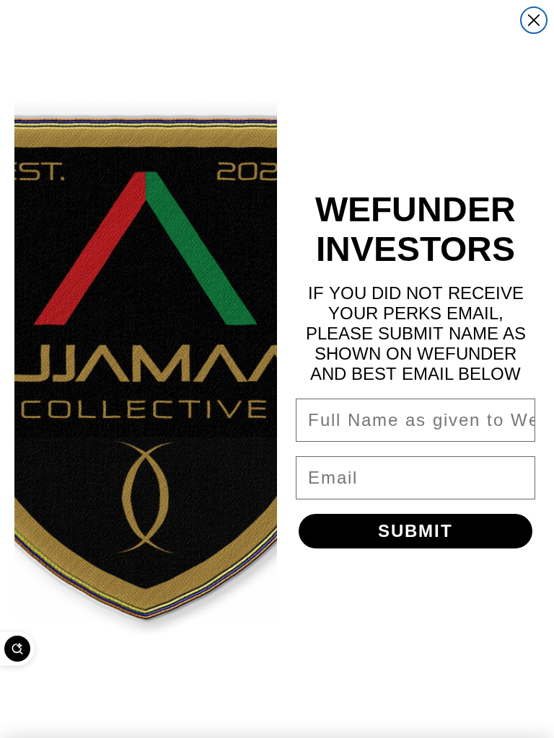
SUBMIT (415, 531)
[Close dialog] (534, 20)
